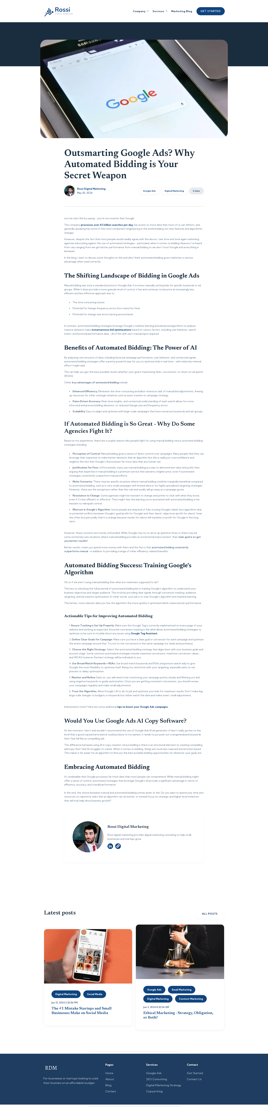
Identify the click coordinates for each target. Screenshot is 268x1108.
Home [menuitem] (109, 1073)
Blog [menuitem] (108, 1085)
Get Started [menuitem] (195, 1073)
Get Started (211, 11)
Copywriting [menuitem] (154, 1091)
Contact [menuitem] (110, 1091)
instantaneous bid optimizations (111, 329)
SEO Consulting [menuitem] (156, 1079)
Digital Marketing (174, 190)
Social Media (94, 994)
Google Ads (149, 190)
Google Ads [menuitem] (154, 1073)
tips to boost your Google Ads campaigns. (142, 706)
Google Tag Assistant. (144, 633)
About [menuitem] (109, 1079)
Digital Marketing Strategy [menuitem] (163, 1085)
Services (158, 11)
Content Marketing (191, 998)
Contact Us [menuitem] (194, 1079)
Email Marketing (181, 989)
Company (139, 11)
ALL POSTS (210, 913)
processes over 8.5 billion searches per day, (107, 224)
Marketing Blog (181, 11)
